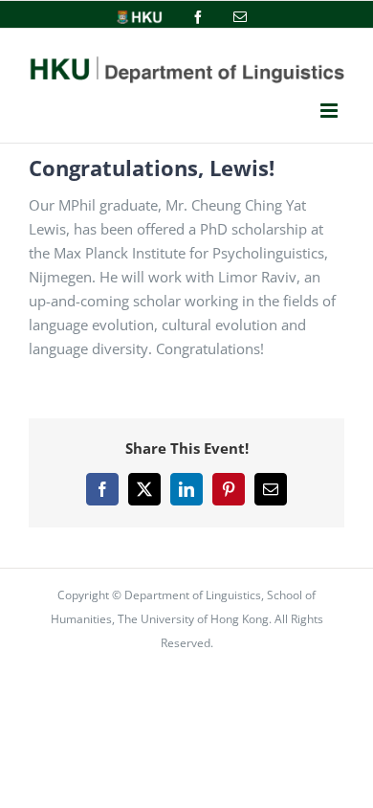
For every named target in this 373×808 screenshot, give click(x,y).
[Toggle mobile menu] (329, 111)
